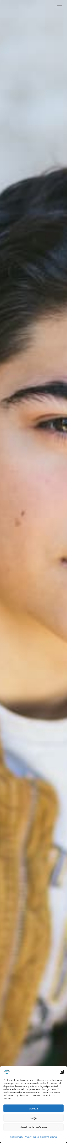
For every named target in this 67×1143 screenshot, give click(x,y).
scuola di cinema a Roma (45, 1136)
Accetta (33, 1108)
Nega (33, 1118)
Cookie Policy (16, 1136)
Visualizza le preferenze (33, 1127)
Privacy (28, 1136)
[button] (62, 1072)
